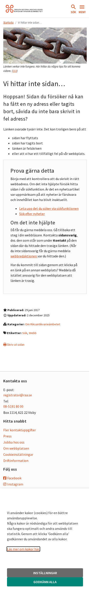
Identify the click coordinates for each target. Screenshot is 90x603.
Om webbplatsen (16, 448)
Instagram (15, 484)
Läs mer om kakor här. (23, 549)
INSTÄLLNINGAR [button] (45, 573)
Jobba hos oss (13, 442)
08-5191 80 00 (13, 406)
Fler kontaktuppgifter (19, 430)
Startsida (8, 22)
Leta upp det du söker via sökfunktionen (49, 208)
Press (7, 436)
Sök (24, 333)
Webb (32, 333)
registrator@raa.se (17, 395)
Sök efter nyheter (32, 213)
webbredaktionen (24, 256)
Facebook (14, 478)
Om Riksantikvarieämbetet (42, 324)
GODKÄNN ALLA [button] (45, 582)
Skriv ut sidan (15, 345)
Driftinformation (15, 460)
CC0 (15, 71)
